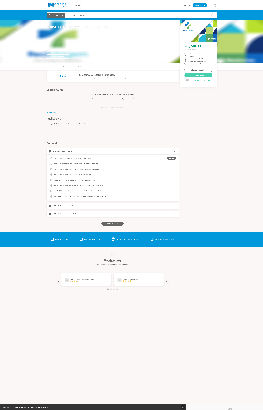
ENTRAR (187, 5)
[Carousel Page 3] (114, 289)
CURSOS (77, 5)
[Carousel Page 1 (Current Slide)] (107, 289)
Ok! (183, 407)
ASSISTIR (171, 158)
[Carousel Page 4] (117, 289)
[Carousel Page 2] (110, 289)
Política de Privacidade (41, 407)
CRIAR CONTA (199, 5)
